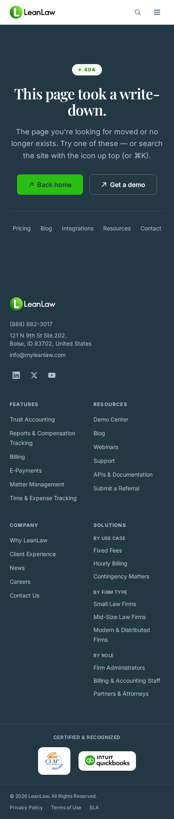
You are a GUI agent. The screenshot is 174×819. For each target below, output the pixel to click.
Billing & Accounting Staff (126, 680)
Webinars (105, 446)
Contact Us (24, 595)
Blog (46, 228)
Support (104, 460)
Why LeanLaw (28, 540)
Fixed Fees (107, 550)
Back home (54, 185)
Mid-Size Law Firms (119, 616)
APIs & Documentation (123, 474)
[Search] (137, 12)
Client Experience (33, 553)
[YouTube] (51, 375)
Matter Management (37, 484)
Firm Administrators (119, 667)
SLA (94, 807)
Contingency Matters (121, 576)
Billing (17, 456)
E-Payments (26, 470)
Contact (150, 228)
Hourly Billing (110, 563)
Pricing (22, 228)
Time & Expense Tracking (43, 497)
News (17, 567)
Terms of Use (66, 807)
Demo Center (110, 419)
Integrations (77, 228)
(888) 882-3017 (31, 323)
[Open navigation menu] (157, 12)
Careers (20, 581)
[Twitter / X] (34, 375)
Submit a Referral (116, 488)
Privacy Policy (26, 807)
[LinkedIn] (16, 375)
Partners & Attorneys (121, 693)
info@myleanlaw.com (38, 354)
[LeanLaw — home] (32, 12)
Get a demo (127, 185)
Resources (117, 228)
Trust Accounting (32, 419)
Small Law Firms (114, 603)
